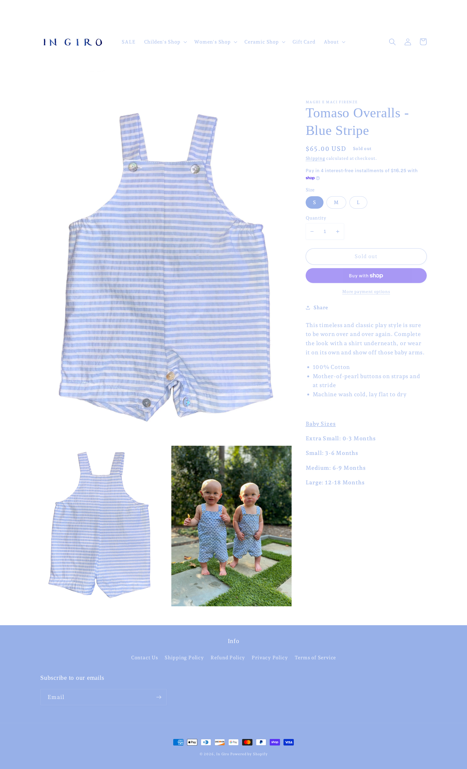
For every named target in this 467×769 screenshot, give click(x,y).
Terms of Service (315, 657)
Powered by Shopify (249, 754)
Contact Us (144, 657)
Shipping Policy (184, 657)
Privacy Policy (270, 657)
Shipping (315, 158)
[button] (165, 42)
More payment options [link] (366, 291)
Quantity (316, 218)
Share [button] (320, 307)
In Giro (222, 754)
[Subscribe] (158, 697)
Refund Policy (228, 657)
